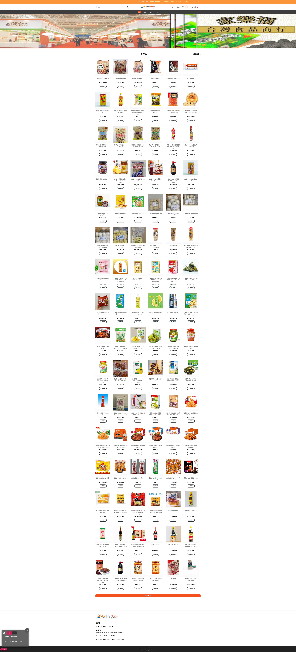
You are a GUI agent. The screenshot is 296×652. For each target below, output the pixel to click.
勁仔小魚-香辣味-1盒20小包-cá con (191, 446)
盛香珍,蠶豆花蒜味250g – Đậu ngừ (155, 111)
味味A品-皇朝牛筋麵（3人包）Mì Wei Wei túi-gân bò (120, 511)
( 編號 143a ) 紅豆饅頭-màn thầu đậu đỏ (191, 214)
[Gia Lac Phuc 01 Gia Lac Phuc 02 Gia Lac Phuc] (148, 31)
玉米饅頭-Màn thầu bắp (156, 213)
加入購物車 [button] (102, 86)
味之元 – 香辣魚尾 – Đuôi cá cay (103, 347)
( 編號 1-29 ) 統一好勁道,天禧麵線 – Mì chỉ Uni (138, 413)
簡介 (151, 12)
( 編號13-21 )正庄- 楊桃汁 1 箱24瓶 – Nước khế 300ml (155, 413)
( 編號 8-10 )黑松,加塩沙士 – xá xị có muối (190, 179)
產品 (145, 12)
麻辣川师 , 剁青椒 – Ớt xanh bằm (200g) (173, 347)
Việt (9, 633)
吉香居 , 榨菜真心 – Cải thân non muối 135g (138, 347)
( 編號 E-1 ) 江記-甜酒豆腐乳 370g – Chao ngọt (138, 579)
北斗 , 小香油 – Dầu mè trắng (103, 413)
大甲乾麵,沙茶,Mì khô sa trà (103, 79)
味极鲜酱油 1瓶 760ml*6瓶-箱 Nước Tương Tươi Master (138, 546)
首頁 (139, 12)
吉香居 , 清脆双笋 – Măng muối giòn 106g (155, 347)
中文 (14, 633)
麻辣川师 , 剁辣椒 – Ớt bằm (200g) (191, 347)
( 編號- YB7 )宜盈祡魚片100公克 (138, 179)
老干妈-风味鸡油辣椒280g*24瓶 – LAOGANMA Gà (102, 580)
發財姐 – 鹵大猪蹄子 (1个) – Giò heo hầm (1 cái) (120, 379)
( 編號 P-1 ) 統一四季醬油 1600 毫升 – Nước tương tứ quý (173, 180)
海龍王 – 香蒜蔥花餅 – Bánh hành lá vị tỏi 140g (120, 347)
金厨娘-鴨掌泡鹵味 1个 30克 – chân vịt (173, 478)
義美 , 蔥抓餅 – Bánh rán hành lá (138, 214)
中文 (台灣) (193, 7)
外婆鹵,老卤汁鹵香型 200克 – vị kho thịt (190, 478)
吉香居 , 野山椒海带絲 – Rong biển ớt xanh (191, 379)
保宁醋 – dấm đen (155, 544)
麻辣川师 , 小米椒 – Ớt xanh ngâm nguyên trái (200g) (103, 380)
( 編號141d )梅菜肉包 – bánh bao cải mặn (103, 246)
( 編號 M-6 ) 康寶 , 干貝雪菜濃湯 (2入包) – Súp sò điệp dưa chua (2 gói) (191, 314)
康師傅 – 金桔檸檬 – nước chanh (155, 313)
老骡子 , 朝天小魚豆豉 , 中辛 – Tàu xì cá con (103, 179)
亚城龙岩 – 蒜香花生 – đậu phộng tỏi (120, 145)
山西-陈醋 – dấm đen (173, 544)
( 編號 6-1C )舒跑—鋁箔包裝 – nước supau (120, 313)
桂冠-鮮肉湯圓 (190, 78)
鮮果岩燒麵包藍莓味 (173, 510)
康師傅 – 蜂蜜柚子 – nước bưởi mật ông (138, 313)
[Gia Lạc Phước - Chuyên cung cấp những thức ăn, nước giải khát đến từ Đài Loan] (148, 6)
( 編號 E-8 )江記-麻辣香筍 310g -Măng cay (155, 579)
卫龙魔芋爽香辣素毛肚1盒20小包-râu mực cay (191, 413)
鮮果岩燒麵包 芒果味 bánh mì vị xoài (102, 511)
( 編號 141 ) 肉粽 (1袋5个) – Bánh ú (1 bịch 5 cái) (191, 279)
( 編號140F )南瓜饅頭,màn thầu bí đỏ (120, 246)
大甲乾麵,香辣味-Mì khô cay (120, 79)
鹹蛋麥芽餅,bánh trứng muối (120, 214)
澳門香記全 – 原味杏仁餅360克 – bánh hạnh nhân (190, 111)
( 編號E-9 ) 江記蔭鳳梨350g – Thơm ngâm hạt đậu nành (120, 180)
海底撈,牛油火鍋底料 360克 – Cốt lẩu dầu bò (173, 111)
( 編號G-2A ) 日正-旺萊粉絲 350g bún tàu (102, 545)
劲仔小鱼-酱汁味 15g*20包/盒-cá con (155, 446)
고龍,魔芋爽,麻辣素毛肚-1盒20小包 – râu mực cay (120, 446)
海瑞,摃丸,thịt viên (155, 78)
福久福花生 (173, 578)
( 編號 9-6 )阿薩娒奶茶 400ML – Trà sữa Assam (138, 279)
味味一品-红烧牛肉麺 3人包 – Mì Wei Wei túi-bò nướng (138, 512)
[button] (173, 7)
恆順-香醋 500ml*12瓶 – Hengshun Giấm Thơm (191, 545)
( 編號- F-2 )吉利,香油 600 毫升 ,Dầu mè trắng (155, 179)
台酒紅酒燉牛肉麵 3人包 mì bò (155, 379)
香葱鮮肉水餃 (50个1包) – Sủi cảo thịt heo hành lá (120, 413)
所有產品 (196, 54)
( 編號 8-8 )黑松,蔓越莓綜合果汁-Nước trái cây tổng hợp (173, 146)
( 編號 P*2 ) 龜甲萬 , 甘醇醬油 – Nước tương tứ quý (120, 579)
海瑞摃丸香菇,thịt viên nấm (173, 78)
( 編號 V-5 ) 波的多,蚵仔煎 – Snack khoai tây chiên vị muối (138, 112)
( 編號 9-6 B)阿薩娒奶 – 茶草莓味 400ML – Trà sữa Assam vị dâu (173, 280)
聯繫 (157, 12)
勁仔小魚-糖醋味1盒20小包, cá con (103, 478)
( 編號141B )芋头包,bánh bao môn (173, 214)
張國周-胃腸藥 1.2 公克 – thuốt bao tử (191, 579)
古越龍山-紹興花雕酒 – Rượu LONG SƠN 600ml (120, 545)
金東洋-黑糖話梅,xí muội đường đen (103, 279)
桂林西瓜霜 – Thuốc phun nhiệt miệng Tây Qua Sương (138, 380)
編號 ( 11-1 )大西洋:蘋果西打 (102, 111)
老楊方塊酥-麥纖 (173, 245)
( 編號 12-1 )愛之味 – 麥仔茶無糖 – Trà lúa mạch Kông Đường (120, 280)
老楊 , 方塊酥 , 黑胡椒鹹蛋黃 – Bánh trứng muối (191, 246)
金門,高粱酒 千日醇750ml (173, 312)
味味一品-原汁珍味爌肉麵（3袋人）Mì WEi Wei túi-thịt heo (155, 512)
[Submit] (127, 7)
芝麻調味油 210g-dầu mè (191, 510)
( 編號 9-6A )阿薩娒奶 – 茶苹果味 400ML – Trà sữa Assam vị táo (155, 280)
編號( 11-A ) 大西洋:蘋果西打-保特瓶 (120, 111)
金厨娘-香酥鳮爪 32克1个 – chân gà (138, 478)
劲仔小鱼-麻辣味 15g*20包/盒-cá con (138, 446)
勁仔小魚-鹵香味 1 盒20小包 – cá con (173, 446)
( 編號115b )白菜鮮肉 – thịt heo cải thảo (138, 246)
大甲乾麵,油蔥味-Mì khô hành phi (138, 79)
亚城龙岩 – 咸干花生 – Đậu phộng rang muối (155, 145)
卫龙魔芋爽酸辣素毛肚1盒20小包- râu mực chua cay (103, 446)
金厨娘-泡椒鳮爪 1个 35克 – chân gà (155, 478)
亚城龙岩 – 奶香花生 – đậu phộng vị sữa (102, 145)
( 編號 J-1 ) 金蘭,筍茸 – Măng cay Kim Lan (103, 214)
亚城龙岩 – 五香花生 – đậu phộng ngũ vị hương (138, 145)
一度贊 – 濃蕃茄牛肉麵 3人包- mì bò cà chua (102, 313)
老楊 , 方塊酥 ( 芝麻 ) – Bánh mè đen (155, 246)
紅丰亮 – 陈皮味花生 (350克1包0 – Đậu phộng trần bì (173, 413)
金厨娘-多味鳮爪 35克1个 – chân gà (120, 478)
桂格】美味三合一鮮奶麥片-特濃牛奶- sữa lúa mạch (173, 379)
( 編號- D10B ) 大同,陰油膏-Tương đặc (191, 145)
